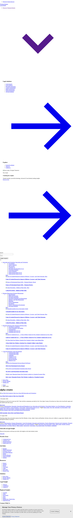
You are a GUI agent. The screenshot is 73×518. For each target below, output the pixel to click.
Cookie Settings (55, 511)
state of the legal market (9, 408)
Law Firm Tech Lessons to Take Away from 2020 (12, 396)
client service (26, 425)
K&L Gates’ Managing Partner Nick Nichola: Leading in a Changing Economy (25, 377)
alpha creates (46, 407)
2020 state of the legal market (45, 424)
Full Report (27, 363)
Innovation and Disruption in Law (16, 268)
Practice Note (6, 471)
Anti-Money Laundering (14, 327)
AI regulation (12, 263)
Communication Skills (14, 352)
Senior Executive (7, 456)
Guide (4, 468)
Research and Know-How (9, 325)
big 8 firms (9, 425)
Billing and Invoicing (13, 296)
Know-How (5, 380)
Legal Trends (22, 407)
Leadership (11, 355)
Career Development (7, 351)
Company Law (6, 440)
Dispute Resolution (7, 441)
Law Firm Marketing (60, 406)
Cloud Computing (13, 265)
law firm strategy (64, 407)
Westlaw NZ (6, 382)
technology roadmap (30, 408)
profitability (54, 425)
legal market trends (40, 425)
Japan (4, 496)
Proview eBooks (6, 381)
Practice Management (13, 302)
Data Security (12, 266)
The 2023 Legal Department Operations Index (17, 371)
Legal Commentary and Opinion (16, 328)
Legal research (9, 84)
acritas (53, 424)
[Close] (70, 511)
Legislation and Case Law (14, 330)
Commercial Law (7, 439)
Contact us (8, 167)
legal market (32, 425)
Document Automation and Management (18, 298)
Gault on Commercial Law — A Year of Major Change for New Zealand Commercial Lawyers (29, 337)
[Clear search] (0, 255)
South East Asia (6, 500)
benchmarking (3, 425)
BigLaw (14, 425)
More (7, 275)
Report (34, 282)
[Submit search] (2, 255)
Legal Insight (3, 5)
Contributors (5, 485)
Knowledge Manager (7, 452)
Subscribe (2, 433)
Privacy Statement (15, 516)
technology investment (20, 408)
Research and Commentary (61, 423)
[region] (36, 511)
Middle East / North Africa (9, 499)
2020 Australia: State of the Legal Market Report (12, 413)
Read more (2, 405)
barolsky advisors (66, 424)
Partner (4, 453)
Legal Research (12, 329)
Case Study (5, 467)
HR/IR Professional (7, 450)
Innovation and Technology (9, 262)
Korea (4, 497)
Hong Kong (5, 495)
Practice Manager (7, 455)
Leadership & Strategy (5, 407)
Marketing (11, 301)
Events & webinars (10, 165)
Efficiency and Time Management (16, 299)
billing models (20, 425)
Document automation (11, 86)
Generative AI (12, 267)
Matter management (10, 89)
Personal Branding (13, 359)
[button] (38, 43)
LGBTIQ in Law (12, 356)
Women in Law (12, 360)
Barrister (5, 448)
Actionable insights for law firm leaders (15, 311)
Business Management (8, 293)
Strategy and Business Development (17, 305)
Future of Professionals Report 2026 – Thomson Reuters (19, 285)
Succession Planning (13, 306)
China (4, 494)
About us (8, 166)
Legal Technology (13, 271)
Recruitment (11, 303)
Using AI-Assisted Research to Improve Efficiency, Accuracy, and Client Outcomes (26, 279)
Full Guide (5, 469)
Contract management (11, 88)
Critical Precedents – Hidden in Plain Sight (16, 290)
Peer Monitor (48, 425)
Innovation (14, 406)
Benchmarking (12, 294)
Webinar (5, 464)
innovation (57, 407)
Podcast (4, 463)
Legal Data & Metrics (13, 270)
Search (1, 252)
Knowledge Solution (50, 406)
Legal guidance (9, 85)
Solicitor (5, 457)
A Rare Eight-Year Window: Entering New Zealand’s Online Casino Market (24, 343)
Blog (46, 276)
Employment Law (7, 443)
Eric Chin (52, 407)
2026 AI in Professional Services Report (15, 365)
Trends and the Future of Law (15, 272)
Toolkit (26, 308)
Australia (5, 492)
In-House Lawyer (7, 451)
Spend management (10, 90)
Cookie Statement (6, 516)
